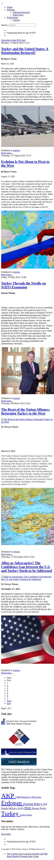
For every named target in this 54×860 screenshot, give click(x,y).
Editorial (11, 10)
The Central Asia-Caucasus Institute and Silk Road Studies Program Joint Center (27, 855)
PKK (28, 808)
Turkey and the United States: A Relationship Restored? (24, 51)
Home (10, 7)
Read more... (7, 153)
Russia (36, 808)
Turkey (10, 813)
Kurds (5, 808)
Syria (43, 808)
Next (9, 701)
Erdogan (12, 803)
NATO (21, 808)
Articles (16, 20)
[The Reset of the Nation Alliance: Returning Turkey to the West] (27, 422)
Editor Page (18, 15)
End (9, 703)
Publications (12, 17)
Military (13, 808)
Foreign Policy (33, 804)
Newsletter (6, 834)
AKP (8, 795)
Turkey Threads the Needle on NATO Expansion (23, 285)
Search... (5, 25)
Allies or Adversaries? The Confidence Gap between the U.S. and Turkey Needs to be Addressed (26, 566)
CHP (18, 797)
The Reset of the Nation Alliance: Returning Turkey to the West (25, 411)
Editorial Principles (21, 12)
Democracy (26, 797)
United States (26, 815)
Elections (36, 797)
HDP (45, 804)
